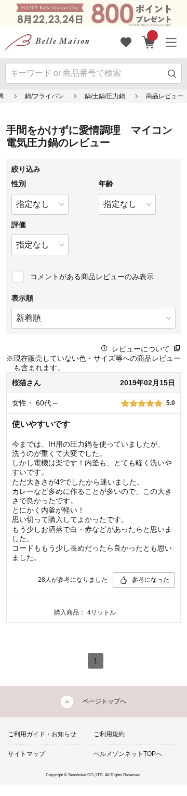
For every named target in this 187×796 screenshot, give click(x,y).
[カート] (149, 42)
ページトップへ (104, 701)
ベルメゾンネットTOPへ (128, 754)
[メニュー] (171, 42)
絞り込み (26, 169)
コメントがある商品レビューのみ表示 (92, 276)
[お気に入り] (126, 42)
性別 (18, 183)
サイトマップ (26, 754)
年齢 (106, 183)
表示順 (22, 298)
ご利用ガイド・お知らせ (42, 734)
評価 (18, 224)
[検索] (172, 73)
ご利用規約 (109, 734)
